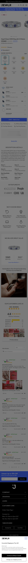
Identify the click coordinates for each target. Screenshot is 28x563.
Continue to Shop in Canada (14, 555)
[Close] (26, 538)
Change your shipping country (14, 559)
